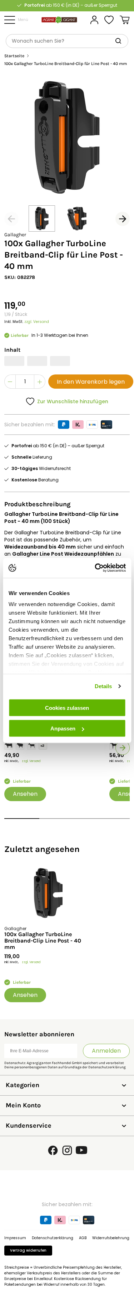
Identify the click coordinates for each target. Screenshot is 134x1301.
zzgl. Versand (36, 321)
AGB (82, 1238)
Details (103, 686)
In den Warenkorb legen (91, 382)
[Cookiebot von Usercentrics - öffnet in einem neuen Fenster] (95, 568)
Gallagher (15, 235)
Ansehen (25, 794)
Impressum (15, 1238)
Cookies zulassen (67, 708)
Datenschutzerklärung (107, 1067)
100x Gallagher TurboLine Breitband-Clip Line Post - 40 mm (42, 941)
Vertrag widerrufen (28, 1250)
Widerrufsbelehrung (110, 1238)
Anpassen (62, 728)
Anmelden (106, 1051)
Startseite (14, 56)
